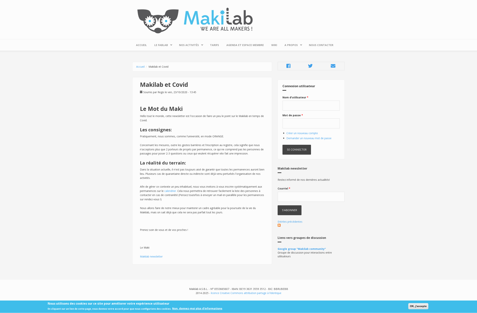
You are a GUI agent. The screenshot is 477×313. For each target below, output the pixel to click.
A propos (289, 44)
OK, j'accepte (418, 306)
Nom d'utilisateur (295, 97)
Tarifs (214, 45)
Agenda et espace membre (245, 45)
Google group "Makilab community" (302, 249)
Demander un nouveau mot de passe (308, 138)
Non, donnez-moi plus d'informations (197, 308)
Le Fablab (159, 44)
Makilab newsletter (151, 256)
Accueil (141, 45)
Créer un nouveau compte (302, 133)
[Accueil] (238, 20)
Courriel (284, 188)
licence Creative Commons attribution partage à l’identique (246, 293)
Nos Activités (187, 44)
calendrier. (170, 191)
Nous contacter (321, 45)
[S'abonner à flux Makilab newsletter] (311, 225)
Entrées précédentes (290, 221)
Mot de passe (292, 115)
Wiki (274, 45)
